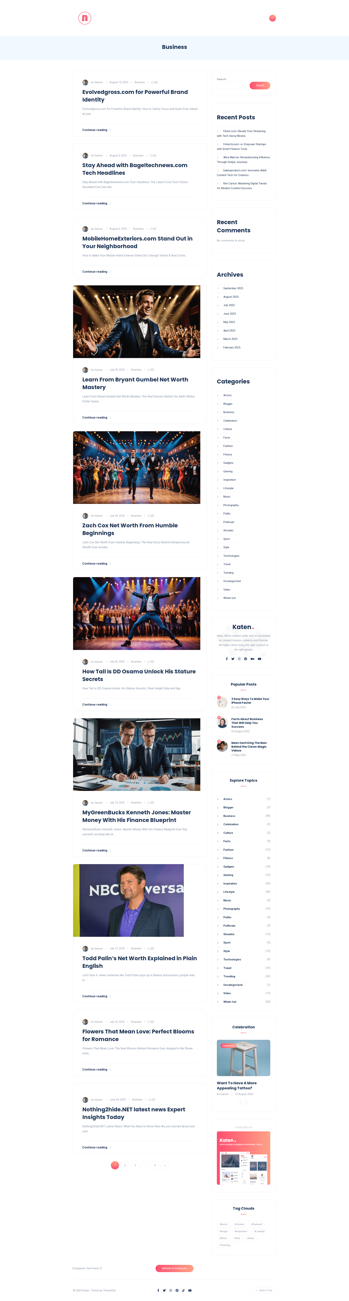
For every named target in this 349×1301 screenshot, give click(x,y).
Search (221, 79)
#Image (224, 1231)
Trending (228, 572)
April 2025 (229, 330)
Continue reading (94, 130)
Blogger (227, 403)
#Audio (223, 1224)
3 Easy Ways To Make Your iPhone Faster (250, 701)
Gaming (227, 471)
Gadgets (228, 462)
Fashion (228, 446)
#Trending (225, 1245)
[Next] (246, 1102)
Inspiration (229, 479)
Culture (227, 429)
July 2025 (229, 305)
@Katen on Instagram (174, 1268)
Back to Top (266, 1290)
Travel (226, 564)
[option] (243, 1068)
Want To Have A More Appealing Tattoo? (237, 1085)
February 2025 (231, 347)
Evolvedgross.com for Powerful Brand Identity (135, 96)
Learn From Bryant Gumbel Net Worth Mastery (135, 383)
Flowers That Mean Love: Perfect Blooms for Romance (138, 1035)
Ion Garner (97, 82)
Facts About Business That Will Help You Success (247, 723)
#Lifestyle (259, 1231)
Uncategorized (232, 581)
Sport (226, 539)
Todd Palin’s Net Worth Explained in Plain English (139, 962)
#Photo (223, 1238)
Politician (228, 522)
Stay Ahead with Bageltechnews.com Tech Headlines (135, 169)
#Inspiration (241, 1231)
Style (226, 547)
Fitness (227, 454)
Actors (227, 395)
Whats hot (229, 598)
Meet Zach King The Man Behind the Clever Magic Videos (249, 746)
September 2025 (233, 288)
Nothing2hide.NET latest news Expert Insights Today (133, 1113)
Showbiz (228, 530)
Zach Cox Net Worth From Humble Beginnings (130, 529)
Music (226, 496)
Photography (231, 505)
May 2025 (229, 322)
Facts (226, 437)
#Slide (250, 1238)
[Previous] (240, 1102)
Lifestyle (228, 488)
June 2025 (229, 313)
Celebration (230, 420)
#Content (239, 1224)
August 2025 (230, 296)
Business (140, 82)
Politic (227, 513)
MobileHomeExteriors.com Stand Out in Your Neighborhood (137, 242)
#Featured (256, 1224)
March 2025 (230, 339)
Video (226, 589)
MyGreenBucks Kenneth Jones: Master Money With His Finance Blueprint (136, 816)
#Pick (237, 1238)
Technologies (231, 555)
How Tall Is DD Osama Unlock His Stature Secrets (139, 675)
